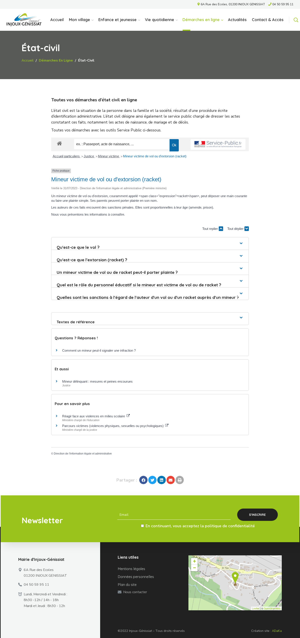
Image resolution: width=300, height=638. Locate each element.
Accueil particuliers (67, 156)
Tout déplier (235, 229)
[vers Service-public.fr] (218, 144)
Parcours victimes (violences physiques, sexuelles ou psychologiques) (113, 426)
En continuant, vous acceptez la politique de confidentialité (200, 526)
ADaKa (277, 631)
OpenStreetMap (272, 608)
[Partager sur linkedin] (161, 480)
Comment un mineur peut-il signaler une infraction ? (99, 350)
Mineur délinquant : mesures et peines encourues (97, 381)
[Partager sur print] (179, 480)
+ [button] (194, 561)
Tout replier (210, 229)
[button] (296, 20)
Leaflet (255, 608)
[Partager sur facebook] (143, 480)
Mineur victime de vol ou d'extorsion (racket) (154, 156)
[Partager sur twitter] (152, 480)
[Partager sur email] (170, 480)
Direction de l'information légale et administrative (83, 453)
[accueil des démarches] (59, 143)
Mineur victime (109, 156)
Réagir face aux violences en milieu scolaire (94, 416)
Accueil (28, 60)
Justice (89, 156)
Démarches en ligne (56, 60)
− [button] (194, 568)
